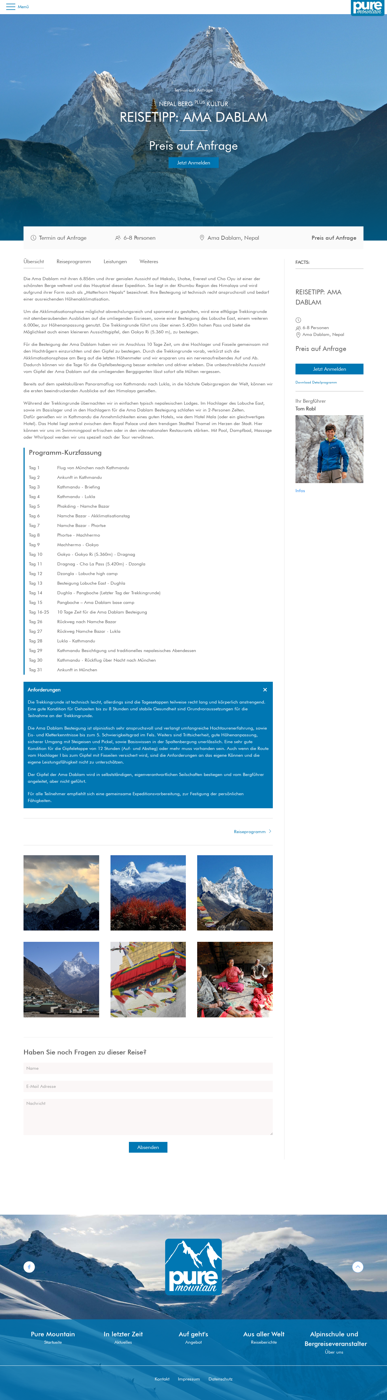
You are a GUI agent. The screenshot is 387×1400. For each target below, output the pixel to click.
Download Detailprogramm (316, 382)
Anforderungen (44, 690)
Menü (22, 6)
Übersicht (34, 261)
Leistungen (115, 261)
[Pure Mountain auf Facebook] (29, 1266)
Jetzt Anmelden (193, 163)
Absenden (148, 1147)
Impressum (189, 1379)
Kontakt (162, 1379)
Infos (300, 490)
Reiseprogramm (74, 261)
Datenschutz (221, 1379)
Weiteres (149, 261)
